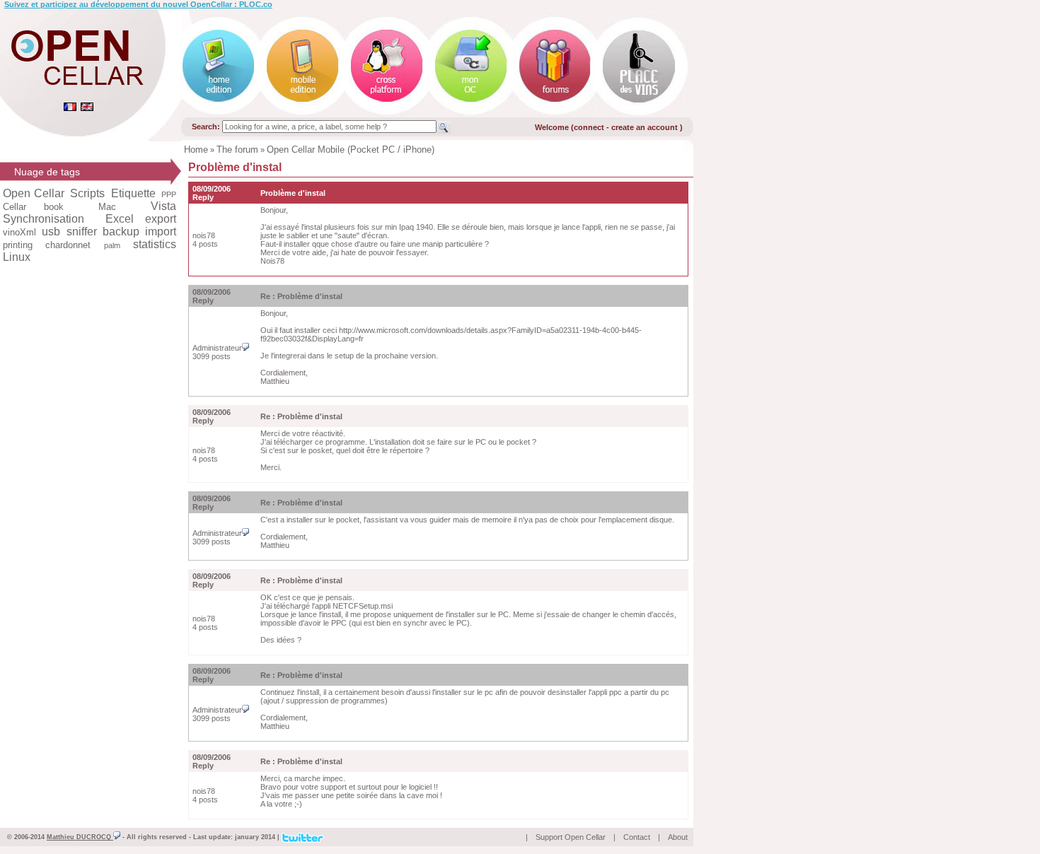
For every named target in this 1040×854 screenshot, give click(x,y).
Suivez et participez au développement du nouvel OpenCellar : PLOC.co (138, 4)
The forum (237, 149)
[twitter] (303, 836)
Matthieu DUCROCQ (80, 837)
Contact (636, 837)
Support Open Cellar (571, 837)
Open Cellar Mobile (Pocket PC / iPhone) (350, 149)
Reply (203, 197)
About (678, 837)
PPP (168, 194)
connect (589, 127)
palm (112, 245)
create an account (645, 127)
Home (196, 149)
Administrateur (217, 348)
